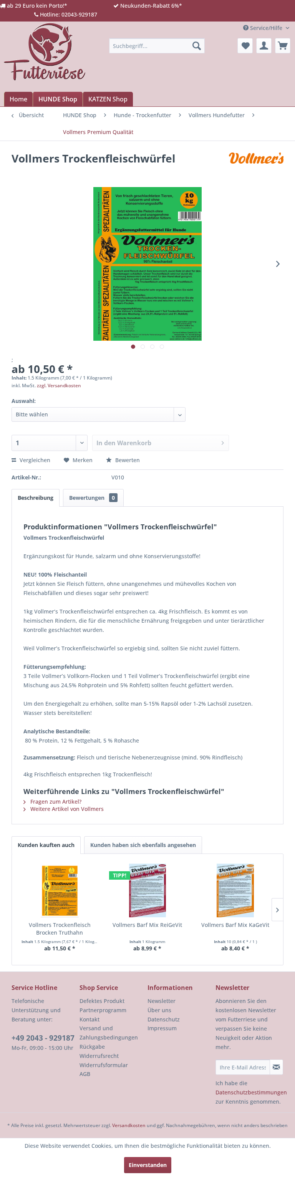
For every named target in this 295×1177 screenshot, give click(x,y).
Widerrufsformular (104, 1065)
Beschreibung (35, 497)
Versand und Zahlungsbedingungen (109, 1032)
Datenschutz (164, 1019)
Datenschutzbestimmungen (251, 1092)
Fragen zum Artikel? (55, 801)
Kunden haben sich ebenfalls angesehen (143, 845)
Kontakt (89, 1019)
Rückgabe (92, 1046)
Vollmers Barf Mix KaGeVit (235, 924)
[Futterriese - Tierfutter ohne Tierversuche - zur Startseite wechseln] (44, 51)
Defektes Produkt (102, 1001)
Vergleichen (34, 460)
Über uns (159, 1010)
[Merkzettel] (245, 45)
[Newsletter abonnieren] (276, 1067)
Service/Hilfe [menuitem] (266, 27)
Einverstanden (148, 1165)
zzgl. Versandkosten (59, 385)
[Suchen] (197, 45)
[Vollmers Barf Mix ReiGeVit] (147, 890)
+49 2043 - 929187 (43, 1038)
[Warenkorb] (282, 45)
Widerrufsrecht (99, 1055)
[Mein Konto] (264, 45)
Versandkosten (129, 1125)
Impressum (162, 1028)
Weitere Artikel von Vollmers (66, 808)
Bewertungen (92, 497)
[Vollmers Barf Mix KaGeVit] (235, 890)
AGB (85, 1074)
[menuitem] (157, 45)
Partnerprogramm (103, 1010)
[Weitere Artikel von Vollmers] (256, 166)
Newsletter (162, 1001)
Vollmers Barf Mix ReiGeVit (147, 924)
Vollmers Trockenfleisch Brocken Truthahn (60, 928)
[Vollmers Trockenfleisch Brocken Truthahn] (60, 890)
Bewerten (127, 460)
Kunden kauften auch (46, 845)
